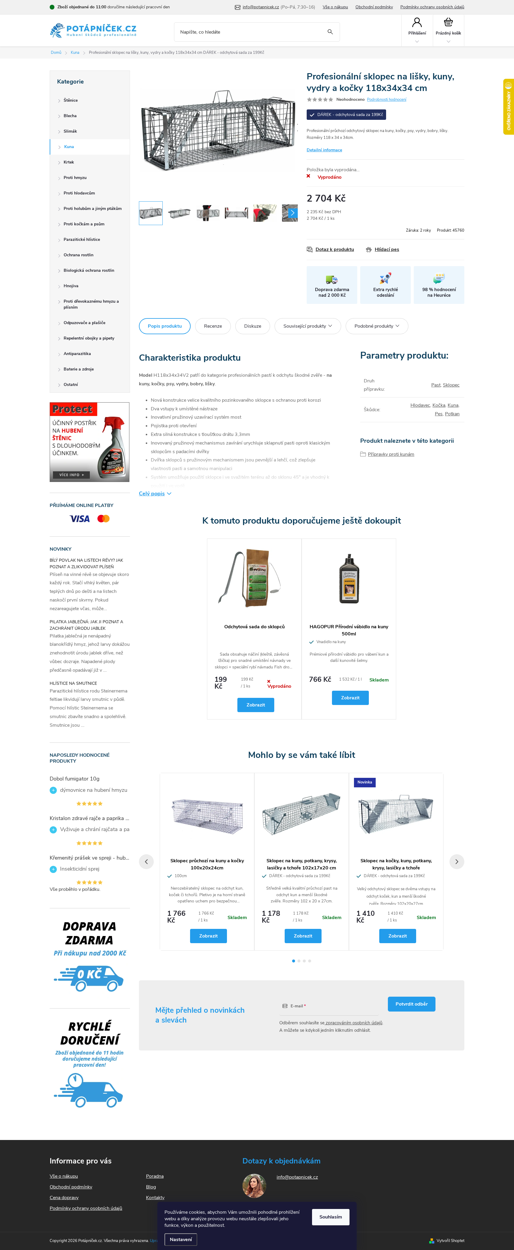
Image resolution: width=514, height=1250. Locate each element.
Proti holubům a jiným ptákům (93, 208)
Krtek (69, 162)
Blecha (70, 116)
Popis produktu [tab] (165, 326)
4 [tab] (309, 961)
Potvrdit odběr (412, 1004)
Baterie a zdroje (79, 369)
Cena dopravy (64, 1197)
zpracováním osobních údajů (353, 1023)
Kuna (69, 147)
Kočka (438, 405)
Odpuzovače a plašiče (84, 323)
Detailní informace (324, 150)
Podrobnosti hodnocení (386, 99)
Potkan (452, 414)
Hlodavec (420, 405)
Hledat (330, 32)
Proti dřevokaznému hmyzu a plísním (91, 304)
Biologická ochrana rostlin (89, 270)
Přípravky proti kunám (391, 454)
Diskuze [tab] (252, 326)
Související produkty (304, 326)
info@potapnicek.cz (297, 1177)
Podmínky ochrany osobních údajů (432, 7)
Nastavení (181, 1239)
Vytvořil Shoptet (450, 1240)
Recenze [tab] (213, 326)
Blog (151, 1187)
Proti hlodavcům (79, 193)
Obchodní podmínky (374, 7)
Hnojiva (71, 286)
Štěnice (71, 100)
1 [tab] (293, 961)
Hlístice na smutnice (73, 683)
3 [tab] (304, 961)
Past (436, 385)
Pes (439, 414)
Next (456, 861)
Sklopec (451, 385)
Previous (146, 861)
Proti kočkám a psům (84, 224)
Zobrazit (256, 705)
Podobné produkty (374, 326)
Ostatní (71, 384)
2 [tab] (298, 961)
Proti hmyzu (75, 177)
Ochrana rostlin (78, 255)
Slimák (70, 131)
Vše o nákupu (335, 7)
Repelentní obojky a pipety (89, 338)
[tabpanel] (254, 628)
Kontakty (155, 1197)
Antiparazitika (77, 354)
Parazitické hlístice (82, 239)
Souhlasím (330, 1217)
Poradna (155, 1176)
